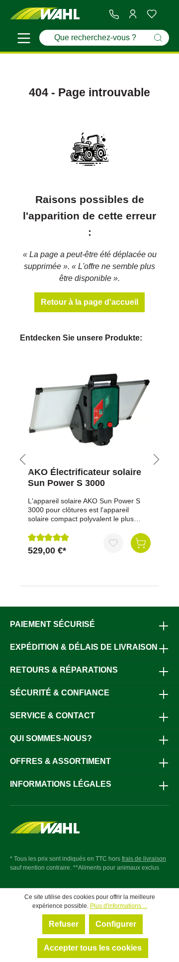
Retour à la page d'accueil (89, 302)
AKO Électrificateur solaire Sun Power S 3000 (84, 477)
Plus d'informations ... (118, 905)
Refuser (64, 924)
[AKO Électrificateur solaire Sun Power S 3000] (89, 409)
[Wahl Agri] (45, 13)
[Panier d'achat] (165, 14)
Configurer (115, 924)
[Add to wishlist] (113, 543)
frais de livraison (144, 858)
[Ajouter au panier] (141, 543)
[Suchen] (158, 38)
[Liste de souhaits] (151, 14)
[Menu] (24, 40)
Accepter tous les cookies (93, 948)
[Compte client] (132, 14)
